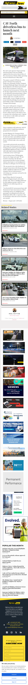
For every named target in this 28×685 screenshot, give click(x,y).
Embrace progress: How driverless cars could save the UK (14, 249)
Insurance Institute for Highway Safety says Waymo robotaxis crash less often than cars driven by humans (13, 273)
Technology (19, 66)
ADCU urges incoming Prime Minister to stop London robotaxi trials (14, 298)
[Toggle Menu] (14, 16)
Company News (8, 65)
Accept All (14, 674)
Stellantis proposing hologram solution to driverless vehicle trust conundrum (13, 225)
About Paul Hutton (14, 315)
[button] (6, 42)
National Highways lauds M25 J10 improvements (11, 561)
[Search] (26, 12)
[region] (14, 673)
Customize (14, 678)
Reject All (14, 682)
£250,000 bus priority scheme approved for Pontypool (13, 556)
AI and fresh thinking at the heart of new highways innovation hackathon (14, 587)
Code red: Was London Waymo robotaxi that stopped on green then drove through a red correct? (14, 574)
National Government (18, 65)
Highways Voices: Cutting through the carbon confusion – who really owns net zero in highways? (13, 567)
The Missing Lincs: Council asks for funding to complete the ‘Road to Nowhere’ (12, 581)
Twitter (20, 318)
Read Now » (5, 230)
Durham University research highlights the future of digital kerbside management (13, 550)
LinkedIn (14, 319)
